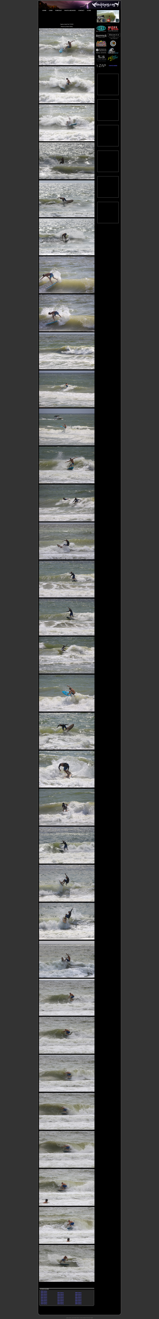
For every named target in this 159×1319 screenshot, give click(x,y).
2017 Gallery (60, 1292)
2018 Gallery (44, 1303)
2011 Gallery (60, 1302)
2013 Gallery (60, 1299)
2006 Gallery (78, 1297)
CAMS (51, 10)
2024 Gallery (44, 1294)
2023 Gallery (44, 1296)
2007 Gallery (78, 1296)
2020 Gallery (44, 1300)
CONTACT (81, 10)
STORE (89, 10)
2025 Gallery (44, 1292)
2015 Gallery (60, 1296)
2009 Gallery (78, 1292)
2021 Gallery (44, 1299)
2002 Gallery (78, 1303)
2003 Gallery (78, 1302)
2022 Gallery (44, 1297)
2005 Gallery (78, 1299)
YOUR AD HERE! (112, 65)
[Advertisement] (108, 251)
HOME (44, 10)
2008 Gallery (78, 1294)
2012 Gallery (60, 1300)
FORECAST (58, 10)
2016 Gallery (60, 1294)
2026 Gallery (44, 1291)
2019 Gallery (44, 1302)
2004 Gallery (78, 1300)
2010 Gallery (60, 1303)
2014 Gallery (60, 1297)
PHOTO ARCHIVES (70, 10)
